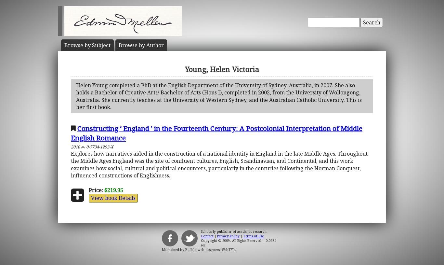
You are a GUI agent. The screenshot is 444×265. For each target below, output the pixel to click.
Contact (207, 236)
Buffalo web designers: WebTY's (210, 249)
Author (141, 45)
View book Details (113, 198)
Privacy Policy (228, 236)
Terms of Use (253, 236)
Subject (87, 45)
